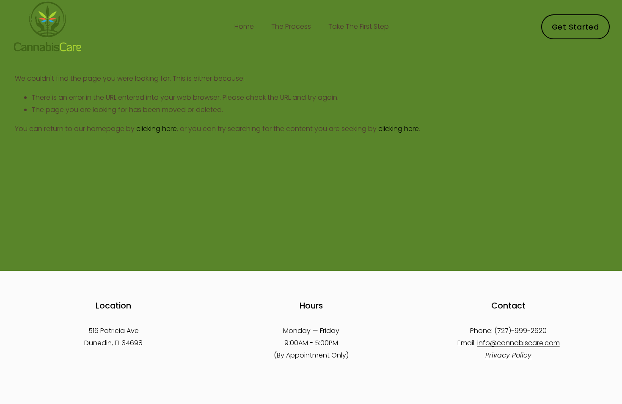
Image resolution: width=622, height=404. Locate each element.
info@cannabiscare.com (518, 343)
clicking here (156, 129)
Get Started (575, 27)
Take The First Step (358, 26)
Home (244, 26)
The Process (291, 26)
